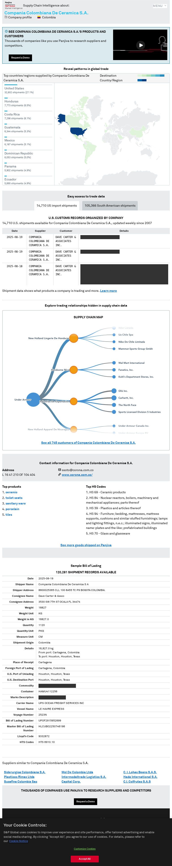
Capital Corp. (71, 781)
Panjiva (13, 5)
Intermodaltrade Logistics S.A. (84, 777)
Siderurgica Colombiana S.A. (24, 772)
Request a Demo (20, 57)
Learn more (108, 290)
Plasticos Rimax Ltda (19, 777)
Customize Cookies (85, 849)
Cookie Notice (18, 841)
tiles (9, 514)
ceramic (11, 492)
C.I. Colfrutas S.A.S (137, 781)
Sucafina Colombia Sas (20, 781)
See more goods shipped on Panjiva (86, 545)
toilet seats (14, 498)
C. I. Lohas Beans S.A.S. (140, 772)
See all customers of (88, 442)
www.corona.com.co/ (77, 474)
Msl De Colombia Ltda (77, 772)
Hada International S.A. (140, 777)
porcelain (12, 509)
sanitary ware (16, 503)
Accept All (84, 859)
